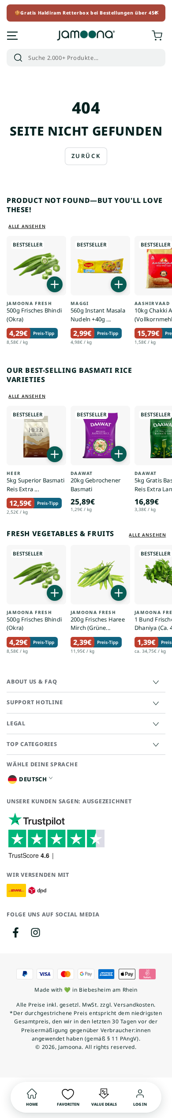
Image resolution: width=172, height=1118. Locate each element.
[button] (86, 57)
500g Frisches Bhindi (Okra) (34, 312)
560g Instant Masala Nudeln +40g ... (98, 312)
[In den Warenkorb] (55, 284)
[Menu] (12, 35)
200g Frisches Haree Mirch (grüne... (98, 621)
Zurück (86, 156)
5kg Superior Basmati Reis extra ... (35, 482)
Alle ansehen (27, 226)
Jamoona (70, 1047)
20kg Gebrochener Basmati (95, 482)
